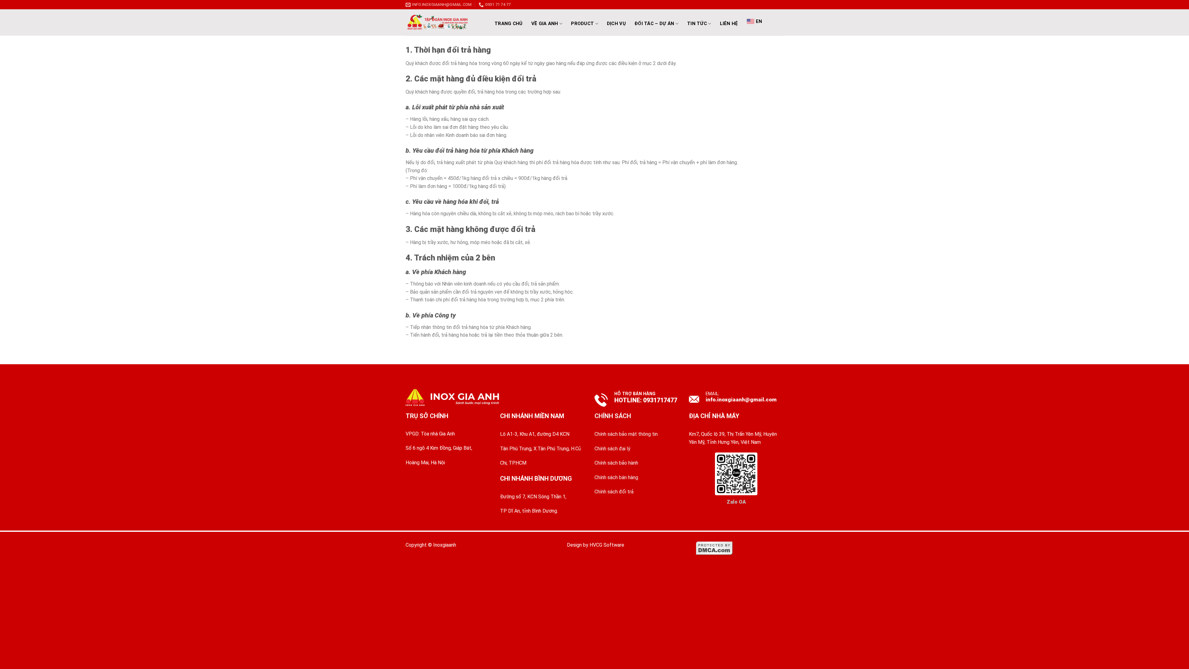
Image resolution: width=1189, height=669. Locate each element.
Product (582, 23)
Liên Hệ (729, 23)
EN (759, 21)
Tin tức (697, 23)
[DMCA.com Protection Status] (714, 548)
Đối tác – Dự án (654, 23)
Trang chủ (508, 23)
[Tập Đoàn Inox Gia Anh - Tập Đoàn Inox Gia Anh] (444, 22)
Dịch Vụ (616, 23)
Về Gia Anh (544, 23)
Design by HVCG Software (595, 545)
